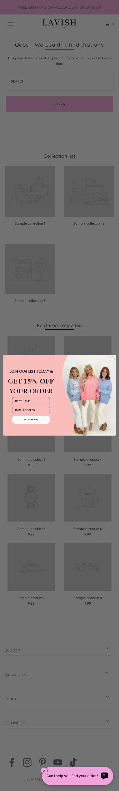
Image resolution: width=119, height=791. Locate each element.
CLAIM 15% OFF (31, 420)
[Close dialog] (111, 359)
